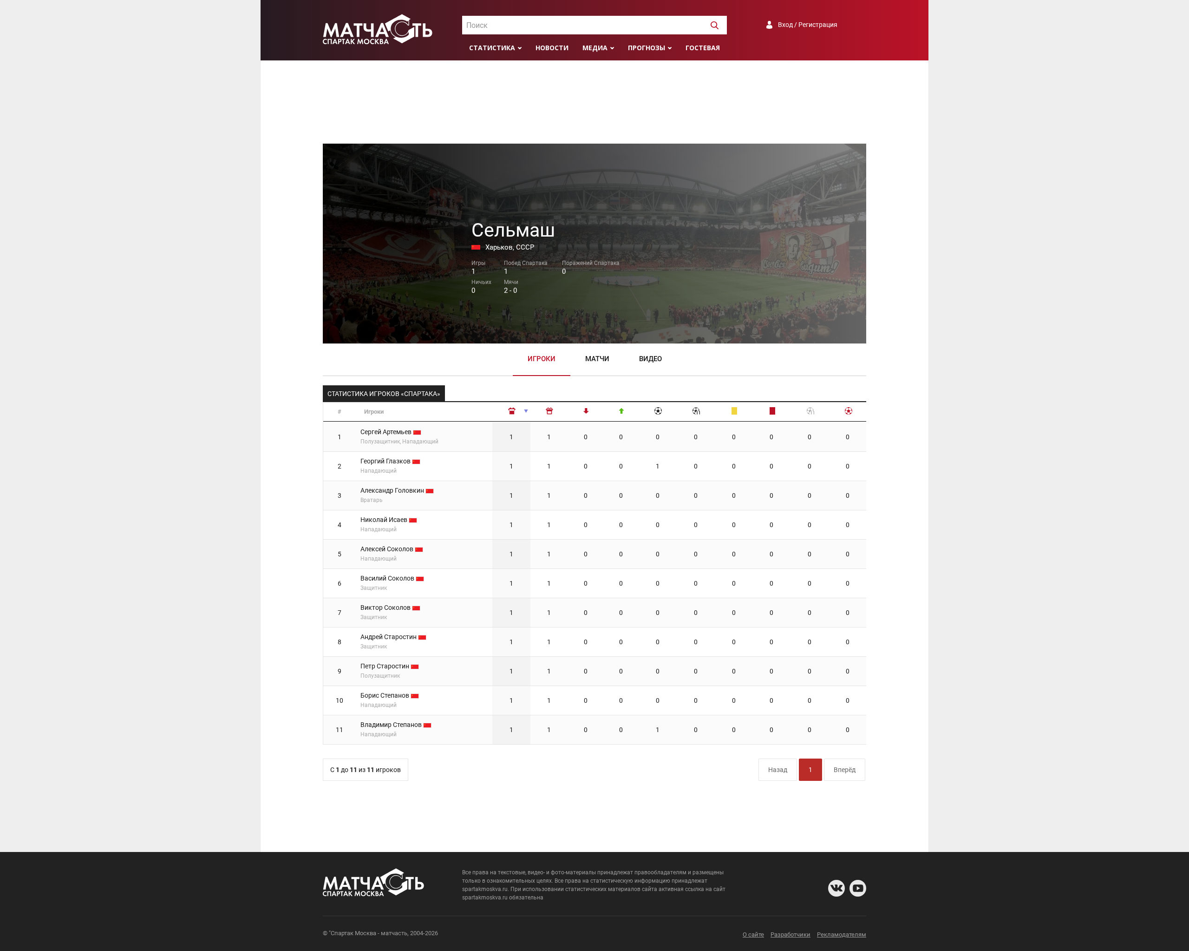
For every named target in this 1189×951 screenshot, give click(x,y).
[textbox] (594, 25)
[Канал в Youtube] (857, 888)
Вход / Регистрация (807, 24)
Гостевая (703, 47)
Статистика (492, 47)
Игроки (541, 359)
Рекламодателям (841, 934)
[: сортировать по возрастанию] (512, 412)
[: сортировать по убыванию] (549, 412)
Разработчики (790, 934)
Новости (552, 47)
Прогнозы (646, 47)
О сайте (753, 934)
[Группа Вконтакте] (836, 888)
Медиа (595, 47)
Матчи (597, 359)
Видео (650, 359)
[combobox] (594, 25)
